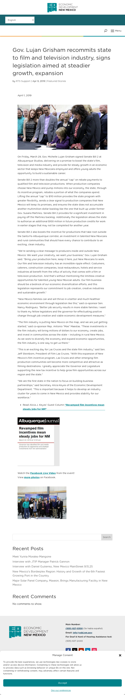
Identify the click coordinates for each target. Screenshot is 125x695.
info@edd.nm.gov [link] (82, 632)
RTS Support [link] (23, 81)
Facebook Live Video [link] (43, 473)
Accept (62, 683)
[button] (120, 655)
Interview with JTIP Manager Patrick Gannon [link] (41, 561)
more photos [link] (32, 477)
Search (107, 537)
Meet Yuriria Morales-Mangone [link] (32, 556)
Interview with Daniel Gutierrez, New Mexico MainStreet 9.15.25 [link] (53, 566)
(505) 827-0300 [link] (74, 628)
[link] (62, 13)
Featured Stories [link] (56, 81)
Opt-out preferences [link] (61, 690)
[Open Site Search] (105, 30)
